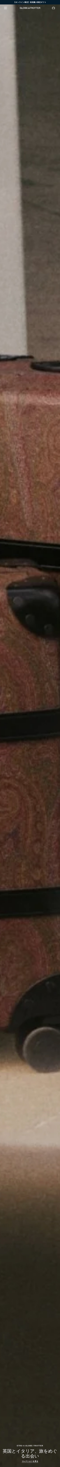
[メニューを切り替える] (5, 8)
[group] (30, 733)
